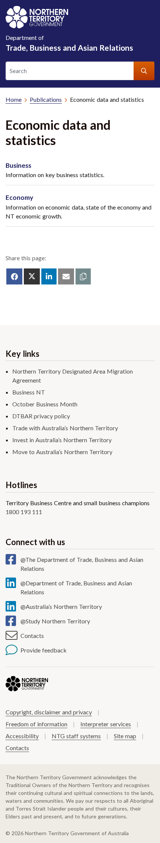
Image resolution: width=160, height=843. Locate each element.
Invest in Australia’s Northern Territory (62, 439)
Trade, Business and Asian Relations (69, 43)
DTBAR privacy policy (41, 415)
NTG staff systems (76, 735)
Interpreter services (105, 723)
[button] (83, 276)
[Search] (144, 71)
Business (18, 165)
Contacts (32, 635)
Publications (46, 99)
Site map (125, 735)
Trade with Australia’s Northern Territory (65, 427)
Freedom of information (36, 723)
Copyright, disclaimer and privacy (49, 711)
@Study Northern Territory (55, 621)
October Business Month (44, 404)
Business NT (28, 392)
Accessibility (22, 735)
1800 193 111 (24, 511)
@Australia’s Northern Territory (61, 606)
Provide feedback (43, 650)
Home (14, 99)
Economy (19, 197)
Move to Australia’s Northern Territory (62, 451)
